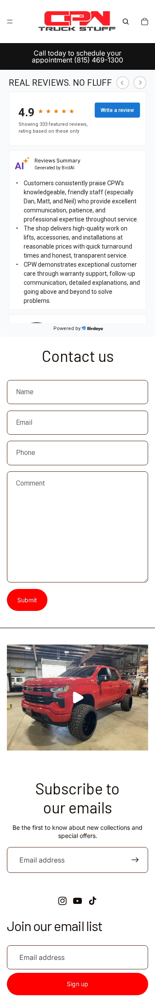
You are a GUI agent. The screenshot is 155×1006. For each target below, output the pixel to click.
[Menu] (10, 21)
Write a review (117, 110)
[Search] (125, 21)
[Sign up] (135, 860)
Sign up (77, 983)
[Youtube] (77, 901)
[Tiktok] (92, 901)
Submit (27, 600)
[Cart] (144, 21)
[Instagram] (62, 901)
